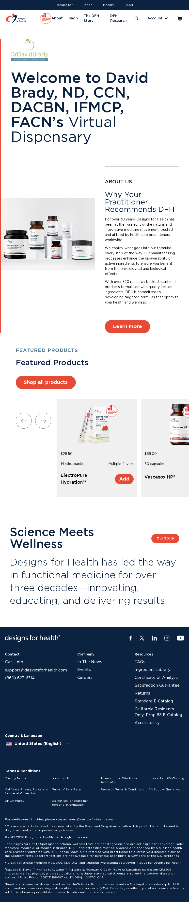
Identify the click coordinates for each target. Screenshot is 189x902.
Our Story (165, 538)
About (57, 18)
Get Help (14, 662)
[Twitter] (141, 638)
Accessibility (147, 723)
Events (84, 670)
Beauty (108, 4)
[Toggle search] (137, 18)
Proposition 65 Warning (166, 778)
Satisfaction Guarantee (157, 685)
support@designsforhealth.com (36, 670)
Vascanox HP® (159, 477)
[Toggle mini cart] (180, 18)
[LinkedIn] (154, 638)
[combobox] (37, 744)
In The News (89, 662)
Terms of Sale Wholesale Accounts (119, 780)
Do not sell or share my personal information (70, 802)
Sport (129, 4)
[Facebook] (130, 638)
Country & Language (23, 736)
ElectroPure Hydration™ (74, 479)
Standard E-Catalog (154, 701)
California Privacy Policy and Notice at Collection (26, 791)
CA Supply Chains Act (164, 789)
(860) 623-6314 (20, 678)
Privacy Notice (16, 778)
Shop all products (46, 382)
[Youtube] (180, 638)
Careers (85, 678)
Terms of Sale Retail (67, 789)
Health (87, 4)
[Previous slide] (24, 421)
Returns (142, 693)
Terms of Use (61, 778)
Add (124, 479)
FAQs (140, 662)
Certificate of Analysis (156, 678)
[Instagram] (167, 638)
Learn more (127, 326)
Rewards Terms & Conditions (122, 789)
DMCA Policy (14, 800)
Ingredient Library (152, 670)
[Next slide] (43, 421)
